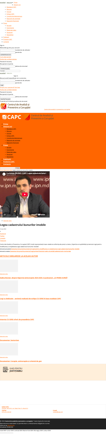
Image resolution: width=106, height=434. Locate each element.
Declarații (10, 32)
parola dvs (18, 52)
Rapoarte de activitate (13, 19)
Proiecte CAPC (7, 39)
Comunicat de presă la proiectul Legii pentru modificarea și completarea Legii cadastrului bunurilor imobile (45, 249)
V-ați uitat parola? (5, 57)
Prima (15, 2)
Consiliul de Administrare (14, 16)
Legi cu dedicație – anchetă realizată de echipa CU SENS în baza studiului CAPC (30, 299)
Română (3, 2)
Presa (5, 23)
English (9, 2)
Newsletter (10, 35)
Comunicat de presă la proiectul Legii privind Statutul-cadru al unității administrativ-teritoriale (40, 251)
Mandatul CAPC (11, 7)
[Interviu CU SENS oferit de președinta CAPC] (9, 313)
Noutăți (9, 26)
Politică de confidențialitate (8, 59)
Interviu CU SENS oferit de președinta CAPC (17, 319)
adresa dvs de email (21, 66)
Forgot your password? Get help (10, 87)
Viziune (9, 12)
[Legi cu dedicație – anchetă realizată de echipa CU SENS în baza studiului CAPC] (9, 292)
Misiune (9, 9)
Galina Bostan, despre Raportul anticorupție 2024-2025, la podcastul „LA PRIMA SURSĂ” (34, 278)
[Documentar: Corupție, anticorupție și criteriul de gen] (9, 355)
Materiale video (11, 30)
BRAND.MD (11, 425)
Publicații (6, 37)
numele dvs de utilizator (22, 50)
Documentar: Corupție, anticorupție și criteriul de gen (21, 361)
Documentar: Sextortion (9, 340)
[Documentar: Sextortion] (9, 334)
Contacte (6, 42)
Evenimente (10, 28)
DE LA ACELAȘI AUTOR (28, 256)
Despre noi (17, 5)
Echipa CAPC (10, 14)
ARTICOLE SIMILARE (9, 256)
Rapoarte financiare (13, 21)
